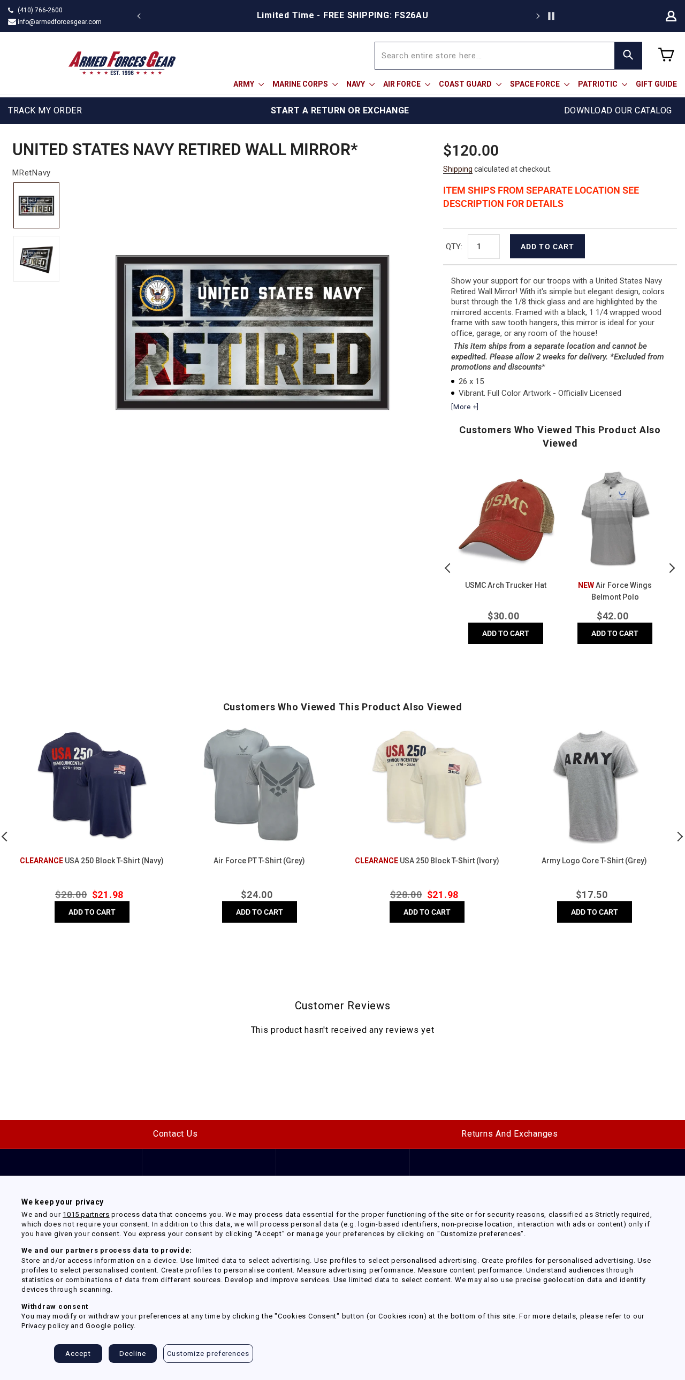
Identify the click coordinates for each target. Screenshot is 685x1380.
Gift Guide (656, 84)
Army (244, 84)
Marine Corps (301, 84)
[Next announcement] (537, 16)
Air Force (402, 84)
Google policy (110, 1326)
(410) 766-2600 (40, 10)
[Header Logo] (122, 63)
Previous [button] (448, 568)
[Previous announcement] (139, 16)
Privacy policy (45, 1326)
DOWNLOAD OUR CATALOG (618, 110)
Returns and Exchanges (509, 1134)
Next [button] (671, 568)
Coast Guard (466, 84)
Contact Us (175, 1134)
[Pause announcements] (551, 16)
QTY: (454, 246)
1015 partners (86, 1214)
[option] (342, 15)
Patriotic (598, 84)
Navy (356, 84)
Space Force (535, 84)
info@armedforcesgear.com (60, 22)
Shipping (458, 169)
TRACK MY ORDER (45, 110)
